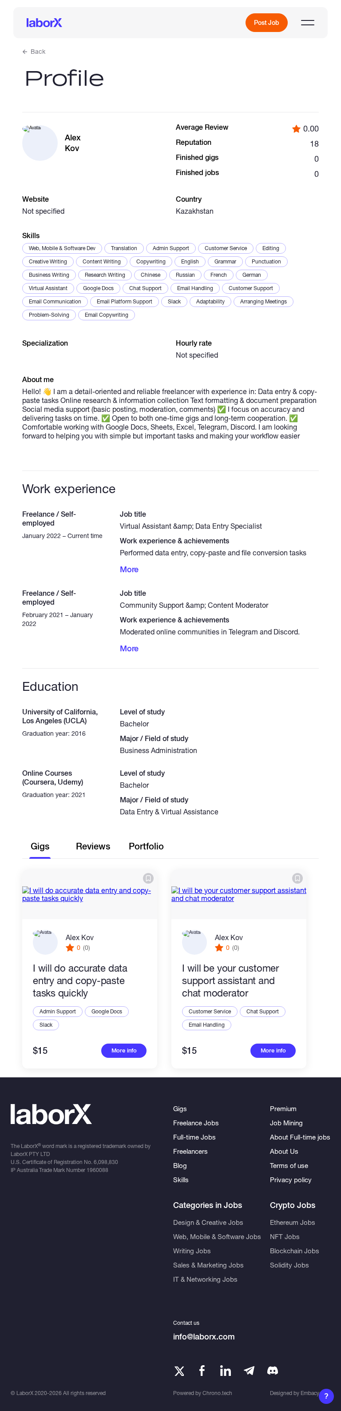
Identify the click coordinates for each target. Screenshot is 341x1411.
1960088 (97, 1170)
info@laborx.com (204, 1336)
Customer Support (251, 288)
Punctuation (266, 261)
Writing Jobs (192, 1251)
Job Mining (286, 1123)
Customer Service (226, 248)
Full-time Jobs (194, 1137)
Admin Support (171, 248)
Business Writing (49, 274)
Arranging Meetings (263, 301)
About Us (284, 1151)
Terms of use (289, 1165)
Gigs (180, 1108)
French (218, 274)
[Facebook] (202, 1370)
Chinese (150, 274)
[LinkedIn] (225, 1370)
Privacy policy (291, 1180)
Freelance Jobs (196, 1123)
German (251, 274)
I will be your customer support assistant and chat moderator (230, 980)
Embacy (310, 1393)
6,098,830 (106, 1162)
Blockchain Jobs (294, 1251)
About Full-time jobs (300, 1137)
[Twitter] (178, 1370)
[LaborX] (44, 22)
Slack (174, 301)
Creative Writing (48, 261)
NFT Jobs (285, 1236)
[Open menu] (307, 22)
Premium (283, 1108)
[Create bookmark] (148, 878)
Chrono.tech (217, 1393)
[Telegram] (249, 1370)
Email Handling (195, 288)
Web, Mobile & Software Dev (62, 248)
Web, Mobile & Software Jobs (217, 1236)
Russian (185, 274)
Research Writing (105, 274)
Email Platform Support (124, 301)
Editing (270, 248)
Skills (181, 1180)
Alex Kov (80, 937)
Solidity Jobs (289, 1265)
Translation (124, 248)
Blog (180, 1165)
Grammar (225, 261)
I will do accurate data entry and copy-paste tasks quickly (80, 980)
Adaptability (210, 301)
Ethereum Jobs (292, 1222)
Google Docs (98, 288)
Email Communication (55, 301)
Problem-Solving (49, 314)
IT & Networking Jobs (205, 1279)
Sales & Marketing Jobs (208, 1265)
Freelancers (190, 1151)
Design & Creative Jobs (208, 1222)
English (190, 261)
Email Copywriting (106, 314)
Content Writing (102, 261)
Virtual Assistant (48, 288)
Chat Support (145, 288)
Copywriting (151, 261)
